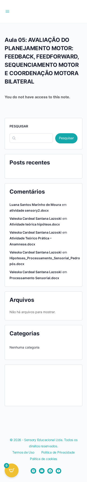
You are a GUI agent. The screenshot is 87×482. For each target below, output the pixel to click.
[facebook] (50, 471)
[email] (42, 471)
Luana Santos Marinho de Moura (35, 205)
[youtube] (58, 471)
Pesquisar (19, 126)
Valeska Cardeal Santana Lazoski (35, 218)
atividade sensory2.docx (29, 210)
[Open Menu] (7, 11)
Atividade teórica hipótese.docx (35, 224)
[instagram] (33, 471)
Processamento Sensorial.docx (34, 278)
